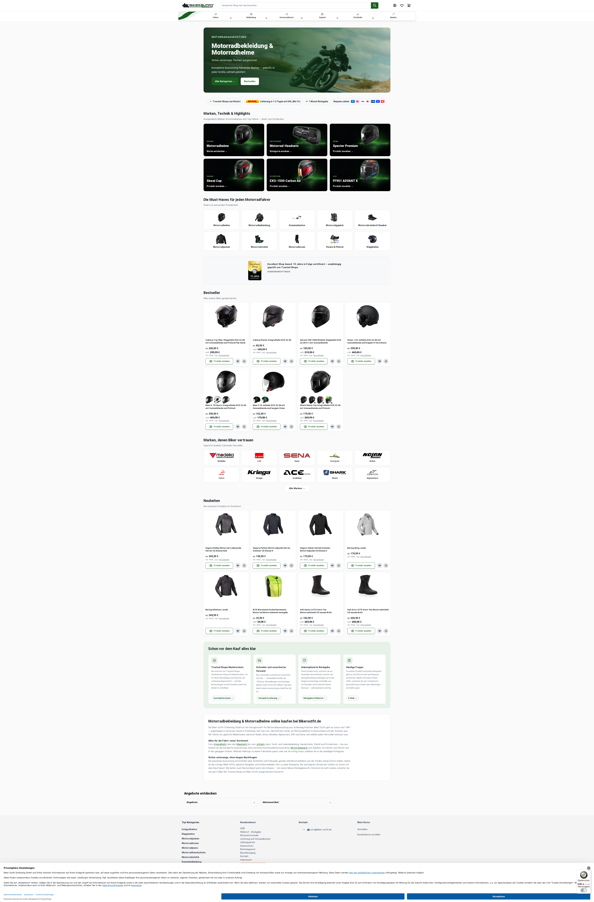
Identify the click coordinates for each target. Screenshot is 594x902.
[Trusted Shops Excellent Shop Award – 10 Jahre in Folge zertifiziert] (254, 270)
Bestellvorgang (247, 852)
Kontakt (244, 856)
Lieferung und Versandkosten (255, 839)
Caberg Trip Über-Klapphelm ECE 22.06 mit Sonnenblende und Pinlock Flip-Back (225, 341)
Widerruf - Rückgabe (250, 832)
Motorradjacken (190, 838)
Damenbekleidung (191, 861)
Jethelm (260, 744)
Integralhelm (220, 744)
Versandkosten (224, 355)
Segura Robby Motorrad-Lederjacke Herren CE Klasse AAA (223, 549)
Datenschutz (246, 845)
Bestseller (250, 81)
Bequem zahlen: (342, 101)
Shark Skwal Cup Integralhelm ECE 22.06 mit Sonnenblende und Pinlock (320, 406)
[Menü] (589, 871)
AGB (242, 828)
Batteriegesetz (248, 849)
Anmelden (362, 829)
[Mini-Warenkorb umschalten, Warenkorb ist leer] (409, 5)
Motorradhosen (190, 843)
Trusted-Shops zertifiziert (225, 101)
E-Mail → (352, 698)
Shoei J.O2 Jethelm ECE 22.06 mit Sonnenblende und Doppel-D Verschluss (366, 341)
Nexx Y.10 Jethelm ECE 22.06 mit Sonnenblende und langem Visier (269, 406)
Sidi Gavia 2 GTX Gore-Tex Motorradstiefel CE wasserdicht (316, 611)
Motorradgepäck (299, 748)
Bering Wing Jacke (356, 548)
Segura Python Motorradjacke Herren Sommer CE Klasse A (271, 549)
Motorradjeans (190, 847)
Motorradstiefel (190, 857)
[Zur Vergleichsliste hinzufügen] (244, 361)
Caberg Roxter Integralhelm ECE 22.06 (272, 340)
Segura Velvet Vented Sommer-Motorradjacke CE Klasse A (315, 549)
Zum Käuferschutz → (223, 698)
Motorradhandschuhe (194, 852)
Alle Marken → (297, 488)
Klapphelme (188, 834)
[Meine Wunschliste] (401, 5)
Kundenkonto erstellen (368, 834)
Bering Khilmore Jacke (216, 609)
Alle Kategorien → (225, 81)
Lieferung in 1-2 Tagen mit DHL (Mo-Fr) (280, 101)
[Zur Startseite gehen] (198, 5)
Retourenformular (249, 835)
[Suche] (375, 5)
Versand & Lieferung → (269, 698)
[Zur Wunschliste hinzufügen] (238, 361)
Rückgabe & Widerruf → (314, 698)
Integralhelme (189, 829)
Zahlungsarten (247, 842)
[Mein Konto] (394, 5)
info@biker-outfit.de (321, 829)
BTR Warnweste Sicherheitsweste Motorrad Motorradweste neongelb (270, 611)
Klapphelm (242, 744)
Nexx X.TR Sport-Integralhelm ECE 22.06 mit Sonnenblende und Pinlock (225, 406)
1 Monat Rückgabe (317, 101)
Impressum (246, 859)
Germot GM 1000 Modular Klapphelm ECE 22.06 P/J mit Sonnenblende (320, 341)
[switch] (584, 890)
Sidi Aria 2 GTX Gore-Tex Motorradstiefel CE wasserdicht (368, 611)
